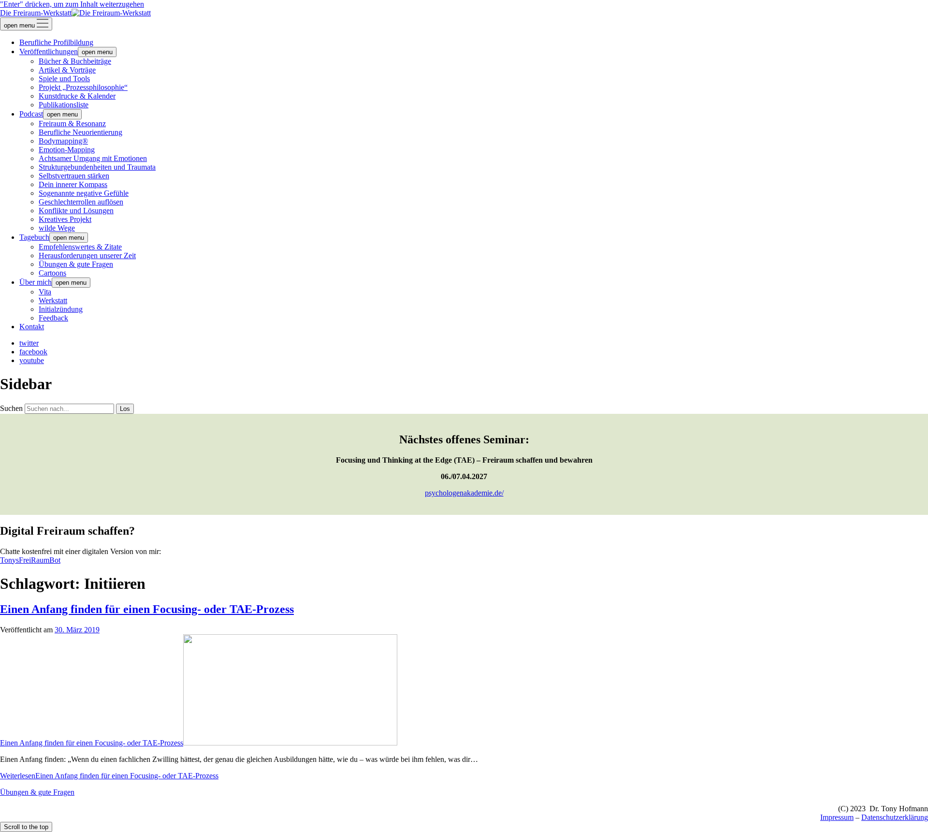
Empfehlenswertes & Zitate (80, 247)
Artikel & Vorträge (67, 70)
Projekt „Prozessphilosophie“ (83, 87)
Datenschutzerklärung (894, 817)
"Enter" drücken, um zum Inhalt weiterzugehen (72, 4)
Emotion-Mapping (67, 150)
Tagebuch (34, 237)
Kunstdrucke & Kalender (77, 96)
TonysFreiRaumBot (30, 560)
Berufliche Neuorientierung (80, 132)
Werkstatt (53, 300)
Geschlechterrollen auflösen (81, 202)
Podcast (31, 114)
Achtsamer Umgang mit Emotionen (93, 158)
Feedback (53, 318)
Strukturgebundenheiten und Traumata (97, 167)
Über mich (35, 282)
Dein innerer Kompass (73, 184)
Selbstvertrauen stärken (74, 176)
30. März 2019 (77, 630)
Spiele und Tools (64, 78)
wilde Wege (57, 228)
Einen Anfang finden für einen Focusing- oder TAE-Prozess (147, 609)
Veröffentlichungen (48, 51)
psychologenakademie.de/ (464, 493)
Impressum (837, 817)
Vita (45, 292)
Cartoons (52, 273)
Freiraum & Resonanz (72, 123)
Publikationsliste (63, 105)
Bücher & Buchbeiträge (75, 61)
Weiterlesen (109, 776)
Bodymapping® (63, 141)
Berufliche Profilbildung (56, 42)
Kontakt (31, 326)
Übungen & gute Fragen (76, 264)
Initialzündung (61, 309)
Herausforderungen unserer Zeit (87, 255)
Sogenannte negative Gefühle (84, 193)
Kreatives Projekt (65, 219)
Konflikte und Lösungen (76, 210)
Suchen (11, 408)
